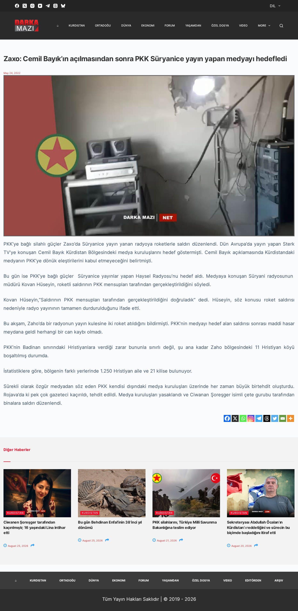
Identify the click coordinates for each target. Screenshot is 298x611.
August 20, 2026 (241, 546)
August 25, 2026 (17, 546)
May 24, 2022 (11, 73)
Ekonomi (147, 25)
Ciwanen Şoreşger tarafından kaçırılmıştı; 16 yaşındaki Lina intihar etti (34, 527)
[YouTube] (40, 6)
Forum (170, 25)
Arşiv (278, 580)
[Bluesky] (63, 6)
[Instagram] (32, 6)
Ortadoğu (103, 25)
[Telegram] (48, 6)
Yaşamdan (193, 25)
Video (243, 25)
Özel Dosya (220, 25)
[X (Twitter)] (25, 6)
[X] (235, 418)
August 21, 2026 (166, 540)
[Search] (281, 25)
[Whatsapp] (243, 418)
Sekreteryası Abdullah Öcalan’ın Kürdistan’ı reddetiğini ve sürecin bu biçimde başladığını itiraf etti (258, 527)
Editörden (253, 580)
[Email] (282, 418)
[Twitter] (274, 418)
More (262, 25)
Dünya (126, 25)
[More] (290, 418)
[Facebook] (17, 6)
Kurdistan (77, 25)
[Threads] (55, 6)
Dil (273, 5)
